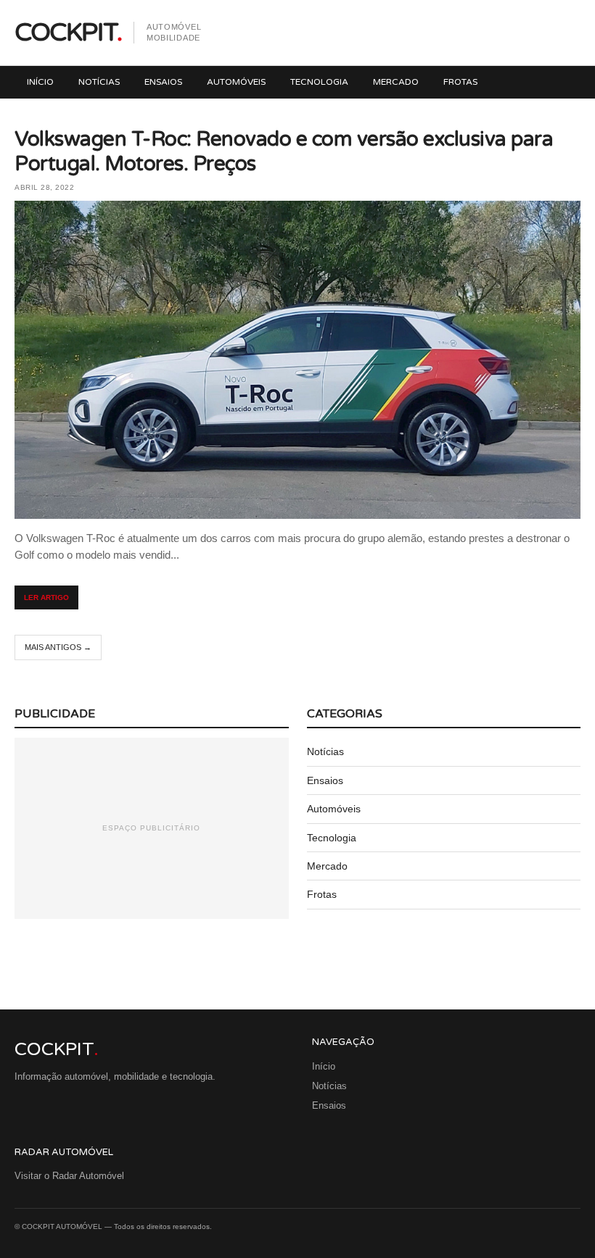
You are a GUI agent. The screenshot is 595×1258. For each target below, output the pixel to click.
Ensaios (163, 82)
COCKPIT (68, 33)
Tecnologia (319, 82)
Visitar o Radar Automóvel (69, 1175)
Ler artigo (46, 597)
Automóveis (236, 82)
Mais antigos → (58, 647)
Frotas (460, 82)
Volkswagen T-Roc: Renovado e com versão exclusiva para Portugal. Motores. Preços (284, 151)
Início (40, 82)
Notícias (99, 82)
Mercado (396, 82)
